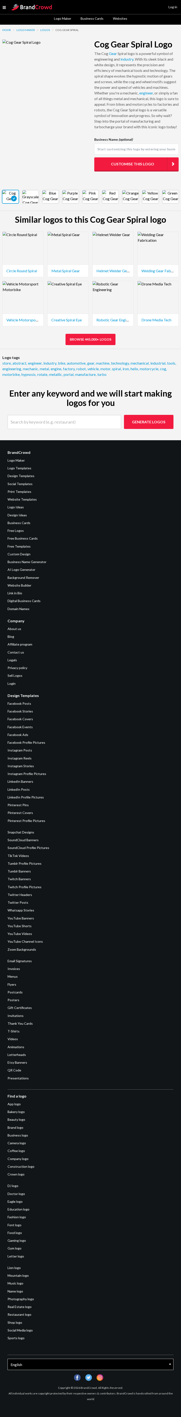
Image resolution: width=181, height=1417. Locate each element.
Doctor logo (16, 1194)
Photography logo (21, 1299)
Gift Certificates (20, 1008)
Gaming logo (17, 1240)
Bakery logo (16, 1112)
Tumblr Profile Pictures (24, 863)
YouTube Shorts (20, 926)
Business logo (18, 1135)
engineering (12, 368)
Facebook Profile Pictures (26, 742)
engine (56, 368)
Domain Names (18, 609)
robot (81, 368)
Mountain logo (18, 1275)
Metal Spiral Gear (65, 271)
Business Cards (92, 18)
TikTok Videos (18, 856)
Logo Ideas (16, 507)
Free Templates (19, 546)
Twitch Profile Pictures (24, 887)
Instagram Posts (20, 750)
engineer (146, 93)
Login (12, 683)
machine (103, 363)
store (7, 363)
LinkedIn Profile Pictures (26, 797)
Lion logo (14, 1268)
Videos (13, 1039)
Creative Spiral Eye (66, 320)
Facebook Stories (20, 711)
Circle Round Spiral (21, 271)
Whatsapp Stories (21, 910)
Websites (120, 18)
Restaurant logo (19, 1314)
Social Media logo (20, 1330)
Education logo (18, 1209)
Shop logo (15, 1322)
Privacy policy (17, 668)
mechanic (31, 368)
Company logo (18, 1159)
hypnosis (28, 374)
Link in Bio (15, 593)
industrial (158, 363)
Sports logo (16, 1338)
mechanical (140, 363)
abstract (19, 363)
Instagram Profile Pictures (27, 774)
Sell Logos (15, 675)
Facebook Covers (20, 719)
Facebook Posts (19, 703)
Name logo (15, 1291)
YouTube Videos (20, 934)
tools (171, 363)
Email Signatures (20, 961)
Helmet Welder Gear (113, 271)
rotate (42, 374)
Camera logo (17, 1143)
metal (45, 368)
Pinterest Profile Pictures (26, 821)
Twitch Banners (19, 879)
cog (163, 368)
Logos (45, 30)
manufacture (85, 374)
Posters (13, 1000)
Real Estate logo (20, 1307)
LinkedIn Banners (20, 781)
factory (69, 368)
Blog (11, 636)
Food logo (15, 1233)
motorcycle (149, 368)
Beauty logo (16, 1119)
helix (135, 368)
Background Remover (23, 578)
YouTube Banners (21, 918)
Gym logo (14, 1248)
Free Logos (16, 531)
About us (14, 629)
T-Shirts (14, 1031)
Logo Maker (62, 18)
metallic (56, 374)
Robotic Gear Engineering (117, 320)
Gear (113, 53)
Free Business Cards (23, 538)
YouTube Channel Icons (25, 941)
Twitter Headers (20, 895)
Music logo (15, 1283)
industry (126, 59)
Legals (12, 660)
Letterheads (17, 1055)
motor (105, 368)
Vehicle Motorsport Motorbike (31, 320)
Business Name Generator (27, 562)
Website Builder (19, 585)
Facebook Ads (18, 735)
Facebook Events (20, 727)
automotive (76, 363)
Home (6, 30)
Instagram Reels (20, 758)
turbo (102, 374)
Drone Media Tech (156, 320)
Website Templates (22, 499)
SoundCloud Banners (23, 840)
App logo (14, 1104)
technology (120, 363)
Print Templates (19, 492)
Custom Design (19, 554)
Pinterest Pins (18, 805)
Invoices (14, 969)
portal (69, 374)
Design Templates (21, 476)
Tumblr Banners (19, 871)
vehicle (93, 368)
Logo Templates (19, 468)
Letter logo (16, 1256)
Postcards (15, 992)
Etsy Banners (17, 1062)
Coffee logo (16, 1151)
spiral (117, 368)
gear (91, 363)
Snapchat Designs (21, 832)
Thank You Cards (20, 1023)
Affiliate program (20, 644)
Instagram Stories (21, 766)
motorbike (11, 374)
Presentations (18, 1078)
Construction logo (21, 1166)
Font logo (14, 1225)
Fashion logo (17, 1217)
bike (62, 363)
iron (126, 368)
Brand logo (15, 1127)
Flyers (12, 984)
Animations (16, 1047)
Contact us (16, 652)
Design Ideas (17, 515)
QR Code (14, 1070)
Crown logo (16, 1174)
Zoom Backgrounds (22, 949)
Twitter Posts (18, 902)
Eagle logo (15, 1201)
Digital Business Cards (24, 601)
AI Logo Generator (21, 570)
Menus (13, 976)
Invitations (16, 1016)
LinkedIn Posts (19, 789)
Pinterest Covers (20, 813)
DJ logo (13, 1186)
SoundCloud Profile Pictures (28, 848)
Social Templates (20, 484)
